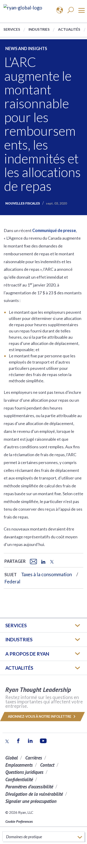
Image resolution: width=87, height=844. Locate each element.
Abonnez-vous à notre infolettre (40, 716)
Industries (39, 29)
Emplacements (19, 765)
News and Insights (26, 48)
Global (11, 758)
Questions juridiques (24, 772)
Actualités (69, 29)
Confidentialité (19, 779)
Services (11, 29)
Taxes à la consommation (46, 574)
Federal (12, 581)
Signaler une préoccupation (31, 801)
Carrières (33, 758)
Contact (47, 765)
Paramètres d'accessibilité (29, 787)
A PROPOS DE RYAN (27, 654)
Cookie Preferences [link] (19, 821)
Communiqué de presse (54, 230)
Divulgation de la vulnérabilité (34, 794)
